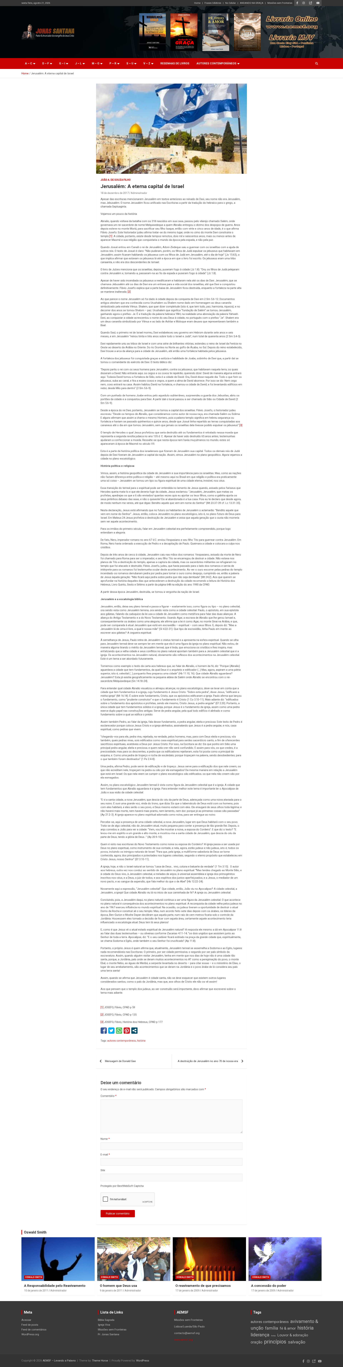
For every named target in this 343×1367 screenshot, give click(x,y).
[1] (110, 236)
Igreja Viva (104, 1324)
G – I (62, 63)
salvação (296, 1342)
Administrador (139, 193)
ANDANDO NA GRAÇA (251, 3)
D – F (45, 63)
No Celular (230, 3)
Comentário (108, 1096)
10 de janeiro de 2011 (36, 1290)
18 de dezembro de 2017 (115, 193)
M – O (95, 63)
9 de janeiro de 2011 (111, 1290)
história (141, 1040)
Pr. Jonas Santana (108, 1334)
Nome (105, 1138)
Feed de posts (29, 1324)
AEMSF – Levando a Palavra (59, 1360)
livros (273, 1336)
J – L (78, 63)
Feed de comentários (33, 1329)
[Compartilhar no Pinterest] (127, 1030)
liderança (260, 1334)
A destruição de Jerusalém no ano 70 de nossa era (208, 1061)
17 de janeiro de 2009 (187, 1290)
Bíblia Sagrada (106, 1320)
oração (256, 1342)
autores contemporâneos (121, 1040)
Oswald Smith (35, 1232)
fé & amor (288, 1328)
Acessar (26, 1320)
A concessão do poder (268, 1286)
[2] (129, 291)
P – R (113, 63)
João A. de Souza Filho (116, 179)
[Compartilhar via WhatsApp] (119, 1030)
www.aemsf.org (183, 1339)
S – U (129, 63)
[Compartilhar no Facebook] (104, 1030)
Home (197, 3)
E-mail (105, 1154)
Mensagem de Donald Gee (120, 1061)
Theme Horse (100, 1360)
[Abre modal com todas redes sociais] (134, 1030)
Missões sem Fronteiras (279, 3)
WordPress (142, 1360)
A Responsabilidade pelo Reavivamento (54, 1286)
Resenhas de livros (174, 63)
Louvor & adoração (292, 1335)
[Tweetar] (111, 1030)
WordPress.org (30, 1334)
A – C (28, 63)
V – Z (146, 63)
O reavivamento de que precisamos (203, 1286)
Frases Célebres (213, 3)
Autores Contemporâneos (216, 63)
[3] (240, 425)
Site (103, 1170)
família (271, 1328)
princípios (275, 1342)
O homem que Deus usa (118, 1286)
